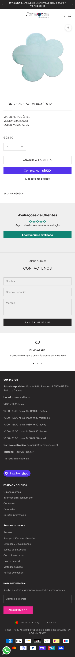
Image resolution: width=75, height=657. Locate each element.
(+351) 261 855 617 (24, 451)
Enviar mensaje (37, 322)
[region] (37, 348)
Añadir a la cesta (37, 159)
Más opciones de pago (37, 178)
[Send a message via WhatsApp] (6, 650)
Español (52, 622)
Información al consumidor (18, 497)
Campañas (9, 509)
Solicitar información (14, 514)
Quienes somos (12, 491)
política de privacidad (14, 549)
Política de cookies (13, 572)
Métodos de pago (13, 566)
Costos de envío (12, 561)
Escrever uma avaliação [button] (37, 235)
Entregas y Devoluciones (17, 543)
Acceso (7, 532)
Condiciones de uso (14, 555)
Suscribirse (18, 610)
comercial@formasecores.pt (42, 445)
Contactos (9, 503)
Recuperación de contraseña (19, 538)
